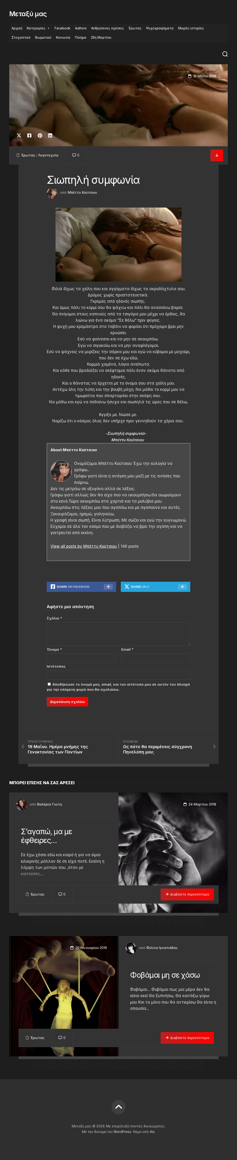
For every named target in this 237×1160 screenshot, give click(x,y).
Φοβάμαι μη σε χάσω (165, 975)
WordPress (122, 1131)
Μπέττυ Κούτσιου (82, 192)
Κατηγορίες (36, 28)
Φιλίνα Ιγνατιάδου (162, 947)
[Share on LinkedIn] (50, 135)
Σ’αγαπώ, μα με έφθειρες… (46, 836)
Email (127, 649)
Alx (152, 1131)
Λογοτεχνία (48, 155)
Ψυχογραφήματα (160, 28)
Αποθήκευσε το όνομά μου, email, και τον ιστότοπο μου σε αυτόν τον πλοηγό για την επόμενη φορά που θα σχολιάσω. (118, 687)
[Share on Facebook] (29, 135)
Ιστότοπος (56, 666)
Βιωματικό (43, 37)
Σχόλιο (54, 618)
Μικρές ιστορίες (191, 28)
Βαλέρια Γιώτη (49, 804)
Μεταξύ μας (28, 14)
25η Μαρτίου (101, 37)
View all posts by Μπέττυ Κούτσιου (83, 546)
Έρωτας (134, 28)
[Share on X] (20, 135)
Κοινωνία (63, 37)
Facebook (62, 28)
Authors (81, 28)
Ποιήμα (80, 37)
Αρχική (17, 28)
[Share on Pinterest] (39, 135)
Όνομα (54, 649)
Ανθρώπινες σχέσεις (107, 28)
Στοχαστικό (21, 37)
